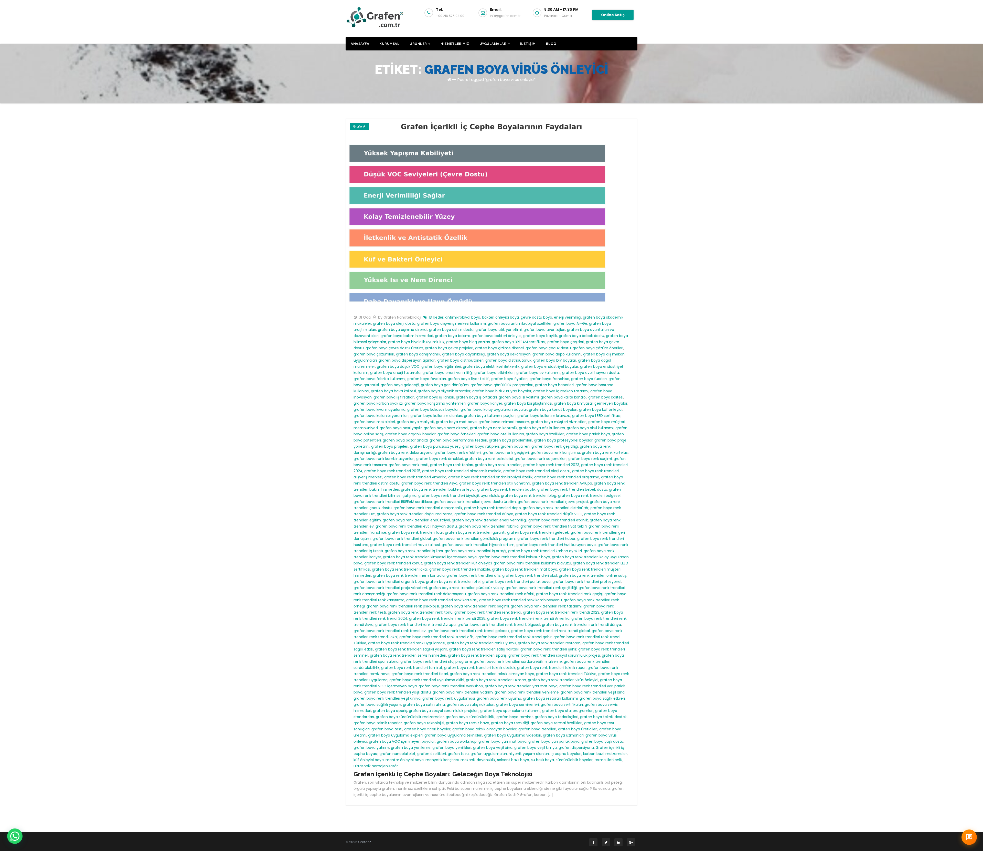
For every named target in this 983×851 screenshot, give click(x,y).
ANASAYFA (360, 44)
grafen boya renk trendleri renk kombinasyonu (520, 600)
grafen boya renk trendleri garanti (475, 532)
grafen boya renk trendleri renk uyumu (481, 643)
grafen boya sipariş (390, 710)
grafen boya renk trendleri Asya (429, 483)
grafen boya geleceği (400, 384)
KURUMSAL (389, 44)
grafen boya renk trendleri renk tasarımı (546, 606)
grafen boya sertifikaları (562, 704)
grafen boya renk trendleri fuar (415, 532)
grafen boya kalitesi (605, 397)
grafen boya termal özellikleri (556, 723)
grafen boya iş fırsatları (393, 397)
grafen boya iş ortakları (476, 397)
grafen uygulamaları (489, 753)
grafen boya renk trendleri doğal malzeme (415, 514)
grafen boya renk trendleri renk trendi (487, 612)
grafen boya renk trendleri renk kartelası (441, 600)
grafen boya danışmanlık (418, 354)
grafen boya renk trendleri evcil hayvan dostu (416, 526)
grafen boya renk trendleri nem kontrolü (409, 575)
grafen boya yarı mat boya (502, 741)
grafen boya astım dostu (451, 329)
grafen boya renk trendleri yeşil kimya (387, 698)
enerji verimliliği (567, 317)
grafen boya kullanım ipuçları (490, 415)
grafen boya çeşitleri (565, 341)
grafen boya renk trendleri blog (528, 495)
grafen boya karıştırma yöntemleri (435, 403)
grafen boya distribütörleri (460, 360)
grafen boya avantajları (544, 329)
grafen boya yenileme (411, 747)
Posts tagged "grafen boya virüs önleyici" (496, 79)
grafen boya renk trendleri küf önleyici (458, 563)
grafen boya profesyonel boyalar (563, 440)
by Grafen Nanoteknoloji (400, 317)
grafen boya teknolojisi (424, 723)
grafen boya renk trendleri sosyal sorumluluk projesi (554, 655)
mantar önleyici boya (405, 759)
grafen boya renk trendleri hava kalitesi (405, 544)
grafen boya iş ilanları (435, 397)
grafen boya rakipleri (480, 446)
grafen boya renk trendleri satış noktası (484, 649)
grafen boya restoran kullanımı (550, 698)
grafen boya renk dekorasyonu (405, 452)
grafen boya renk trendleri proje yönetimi (390, 587)
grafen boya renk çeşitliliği (554, 446)
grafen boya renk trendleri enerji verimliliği (489, 520)
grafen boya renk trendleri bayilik (506, 489)
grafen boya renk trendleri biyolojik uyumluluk (458, 495)
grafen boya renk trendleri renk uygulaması (406, 643)
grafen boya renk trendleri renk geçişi (569, 593)
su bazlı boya (542, 759)
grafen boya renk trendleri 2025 (392, 471)
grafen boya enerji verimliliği (447, 372)
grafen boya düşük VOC (398, 366)
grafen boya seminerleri (517, 704)
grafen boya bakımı (452, 335)
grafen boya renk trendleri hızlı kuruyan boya (556, 544)
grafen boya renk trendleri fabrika (489, 526)
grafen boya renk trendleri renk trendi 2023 (561, 612)
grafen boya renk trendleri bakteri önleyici (438, 489)
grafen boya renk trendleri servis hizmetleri (408, 655)
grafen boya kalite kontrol (563, 397)
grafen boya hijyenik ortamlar (444, 391)
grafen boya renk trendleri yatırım (463, 692)
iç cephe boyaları (566, 753)
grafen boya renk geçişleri (506, 452)
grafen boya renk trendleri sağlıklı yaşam (411, 649)
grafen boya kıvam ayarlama (379, 409)
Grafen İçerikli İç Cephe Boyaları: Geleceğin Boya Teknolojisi (443, 774)
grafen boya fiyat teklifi (468, 378)
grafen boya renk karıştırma (555, 452)
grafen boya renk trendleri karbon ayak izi (545, 550)
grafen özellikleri (431, 753)
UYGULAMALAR (493, 44)
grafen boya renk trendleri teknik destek (479, 667)
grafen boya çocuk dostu (548, 348)
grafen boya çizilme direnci (499, 348)
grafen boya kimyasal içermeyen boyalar (590, 403)
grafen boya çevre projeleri (449, 348)
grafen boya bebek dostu (581, 335)
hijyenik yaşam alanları (529, 753)
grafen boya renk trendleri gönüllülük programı (474, 538)
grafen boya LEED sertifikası (596, 415)
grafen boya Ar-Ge (570, 323)
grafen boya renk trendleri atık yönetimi (494, 483)
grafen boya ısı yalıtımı (519, 397)
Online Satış (613, 14)
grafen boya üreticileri (577, 729)
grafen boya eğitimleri (441, 366)
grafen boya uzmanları (563, 735)
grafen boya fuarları (589, 378)
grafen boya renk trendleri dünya (483, 514)
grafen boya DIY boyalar (554, 360)
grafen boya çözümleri (374, 354)
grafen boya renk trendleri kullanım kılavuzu (532, 563)
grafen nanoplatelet (397, 753)
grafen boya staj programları (567, 710)
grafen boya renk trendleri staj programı (436, 661)
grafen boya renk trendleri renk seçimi (475, 606)
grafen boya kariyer (484, 403)
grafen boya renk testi (408, 464)
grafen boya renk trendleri (498, 464)
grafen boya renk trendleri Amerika (415, 477)
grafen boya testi (386, 729)
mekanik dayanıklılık (478, 759)
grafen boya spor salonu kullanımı (510, 710)
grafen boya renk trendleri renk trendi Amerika (528, 618)
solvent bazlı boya (513, 759)
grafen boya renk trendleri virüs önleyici (563, 679)
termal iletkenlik (608, 759)
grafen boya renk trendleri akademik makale (461, 471)
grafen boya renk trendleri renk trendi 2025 (447, 618)
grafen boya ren (515, 446)
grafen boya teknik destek (603, 716)
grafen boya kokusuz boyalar (433, 409)
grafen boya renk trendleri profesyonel (586, 581)
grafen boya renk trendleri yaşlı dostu (397, 692)
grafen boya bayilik (540, 335)
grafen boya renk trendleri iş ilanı (414, 550)
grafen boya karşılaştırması (528, 403)
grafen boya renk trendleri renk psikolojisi (403, 606)
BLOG (551, 44)
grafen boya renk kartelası (605, 452)
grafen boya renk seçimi (590, 458)
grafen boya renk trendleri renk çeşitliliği (541, 587)
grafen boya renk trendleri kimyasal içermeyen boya (430, 557)
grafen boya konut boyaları (553, 409)
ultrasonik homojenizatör (376, 766)
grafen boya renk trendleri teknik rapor (551, 667)
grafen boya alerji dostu (394, 323)
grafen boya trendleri (537, 729)
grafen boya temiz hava (467, 723)
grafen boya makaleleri (374, 421)
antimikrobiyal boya (462, 317)
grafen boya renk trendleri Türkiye (566, 673)
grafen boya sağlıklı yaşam (377, 704)
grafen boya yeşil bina (492, 747)
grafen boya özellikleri (545, 434)
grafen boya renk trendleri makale (459, 569)
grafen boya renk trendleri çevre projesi (553, 501)
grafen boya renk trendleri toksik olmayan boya (492, 673)
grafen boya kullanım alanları (436, 415)
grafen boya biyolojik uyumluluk (416, 341)
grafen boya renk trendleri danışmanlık (427, 507)
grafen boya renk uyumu (499, 698)
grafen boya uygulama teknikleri (453, 735)
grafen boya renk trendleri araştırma (566, 477)
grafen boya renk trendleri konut (393, 563)
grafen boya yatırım (371, 747)
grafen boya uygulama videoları (512, 735)
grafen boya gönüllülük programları (502, 384)
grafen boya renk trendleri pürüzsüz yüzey (466, 587)
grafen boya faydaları (426, 378)
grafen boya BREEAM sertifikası (519, 341)
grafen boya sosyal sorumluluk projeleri (443, 710)
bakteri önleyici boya (500, 317)
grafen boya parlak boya (588, 434)
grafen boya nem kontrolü (493, 427)
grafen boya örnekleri (456, 434)
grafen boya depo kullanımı (556, 354)
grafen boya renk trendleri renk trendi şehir (513, 636)
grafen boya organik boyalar (410, 434)
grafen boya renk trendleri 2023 (551, 464)
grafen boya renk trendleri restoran (549, 643)
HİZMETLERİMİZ (455, 44)
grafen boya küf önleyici (600, 409)
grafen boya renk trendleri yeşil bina (593, 692)
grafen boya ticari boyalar (427, 729)
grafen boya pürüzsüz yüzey (435, 446)
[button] (15, 836)
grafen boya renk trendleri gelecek (538, 532)
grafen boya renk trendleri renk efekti (501, 593)
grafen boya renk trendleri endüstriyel (416, 520)
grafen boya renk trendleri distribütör (556, 507)
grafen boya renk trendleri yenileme (527, 692)
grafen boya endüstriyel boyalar (549, 366)
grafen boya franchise (549, 378)
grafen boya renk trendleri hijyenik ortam (478, 544)
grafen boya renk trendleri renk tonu (420, 612)
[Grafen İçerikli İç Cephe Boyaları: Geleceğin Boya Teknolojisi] (491, 213)
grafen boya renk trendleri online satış (592, 575)
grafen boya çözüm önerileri (598, 348)
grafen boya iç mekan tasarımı (561, 391)
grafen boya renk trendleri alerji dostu (536, 471)
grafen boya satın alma (424, 704)
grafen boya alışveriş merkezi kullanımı (451, 323)
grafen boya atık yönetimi (498, 329)
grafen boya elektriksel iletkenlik (491, 366)
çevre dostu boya (536, 317)
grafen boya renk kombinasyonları (384, 458)
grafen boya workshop (457, 741)
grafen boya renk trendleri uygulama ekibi (426, 679)
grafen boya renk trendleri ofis (473, 575)
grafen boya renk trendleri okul (529, 575)
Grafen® (359, 126)
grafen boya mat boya (456, 421)
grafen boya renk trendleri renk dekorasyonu (426, 593)
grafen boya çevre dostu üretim (394, 348)
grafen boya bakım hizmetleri (406, 335)
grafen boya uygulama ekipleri (395, 735)
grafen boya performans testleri (458, 440)
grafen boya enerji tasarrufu (395, 372)
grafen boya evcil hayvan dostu (590, 372)
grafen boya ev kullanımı (538, 372)
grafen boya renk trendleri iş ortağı (475, 550)
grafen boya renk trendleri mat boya (524, 569)
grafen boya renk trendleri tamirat (411, 667)
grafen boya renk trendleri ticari (419, 673)
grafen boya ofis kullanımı (542, 427)
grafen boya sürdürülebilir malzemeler (410, 716)
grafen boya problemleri (510, 440)
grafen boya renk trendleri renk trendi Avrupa (415, 624)
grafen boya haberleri (554, 384)
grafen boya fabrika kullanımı (379, 378)
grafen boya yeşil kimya (535, 747)
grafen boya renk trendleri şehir (548, 649)
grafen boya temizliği (510, 723)
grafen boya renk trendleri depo (492, 507)
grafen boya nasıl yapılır (401, 427)
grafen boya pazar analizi (405, 440)
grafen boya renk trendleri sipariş (477, 655)
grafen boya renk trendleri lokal (400, 569)
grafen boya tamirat (514, 716)
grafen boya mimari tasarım (503, 421)
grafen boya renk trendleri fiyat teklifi (553, 526)
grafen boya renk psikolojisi (489, 458)
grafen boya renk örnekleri (439, 458)
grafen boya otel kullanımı (500, 434)
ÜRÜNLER (419, 44)
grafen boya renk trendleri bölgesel (589, 495)
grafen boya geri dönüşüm (445, 384)
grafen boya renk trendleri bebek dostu (572, 489)
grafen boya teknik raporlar (378, 723)
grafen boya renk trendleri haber (546, 538)
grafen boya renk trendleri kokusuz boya (514, 557)
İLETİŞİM (528, 44)
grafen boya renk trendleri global (401, 538)
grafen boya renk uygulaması (448, 698)
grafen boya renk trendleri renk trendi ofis (436, 636)
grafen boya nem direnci (446, 427)
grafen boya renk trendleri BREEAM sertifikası (393, 501)
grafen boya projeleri (389, 446)
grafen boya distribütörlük (508, 360)
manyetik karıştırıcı (442, 759)
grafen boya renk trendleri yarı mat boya (521, 686)
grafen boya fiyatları (509, 378)
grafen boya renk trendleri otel (453, 581)
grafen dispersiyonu (576, 747)
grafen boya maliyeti (415, 421)
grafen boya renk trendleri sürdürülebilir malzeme (518, 661)
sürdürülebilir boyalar (574, 759)
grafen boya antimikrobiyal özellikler (520, 323)
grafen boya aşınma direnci (402, 329)
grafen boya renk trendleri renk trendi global (550, 630)
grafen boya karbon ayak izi (378, 403)
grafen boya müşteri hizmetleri (558, 421)
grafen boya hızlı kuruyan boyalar (501, 391)
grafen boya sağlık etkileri (602, 698)
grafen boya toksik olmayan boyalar (484, 729)
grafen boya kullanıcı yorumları (381, 415)
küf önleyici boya (369, 759)
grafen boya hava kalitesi (393, 391)
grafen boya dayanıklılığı (463, 354)
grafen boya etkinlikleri (494, 372)
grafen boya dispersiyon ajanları (407, 360)
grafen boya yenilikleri (451, 747)
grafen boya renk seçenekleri (541, 458)
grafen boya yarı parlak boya (554, 741)
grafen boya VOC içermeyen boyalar (402, 741)
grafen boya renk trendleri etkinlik (558, 520)
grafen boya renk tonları (451, 464)
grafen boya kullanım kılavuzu (543, 415)
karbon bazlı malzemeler (605, 753)
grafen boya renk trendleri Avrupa (562, 483)
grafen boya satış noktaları (470, 704)
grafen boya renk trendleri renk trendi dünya (581, 624)
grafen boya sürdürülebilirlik (470, 716)
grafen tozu (458, 753)
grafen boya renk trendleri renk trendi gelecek (468, 630)
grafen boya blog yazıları (468, 341)
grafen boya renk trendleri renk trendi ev (390, 630)
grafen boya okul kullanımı (590, 427)
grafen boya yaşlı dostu (602, 741)
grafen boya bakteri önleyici (496, 335)
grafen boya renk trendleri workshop (451, 686)
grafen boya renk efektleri (457, 452)
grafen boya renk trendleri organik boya (389, 581)
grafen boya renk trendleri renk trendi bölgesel (498, 624)
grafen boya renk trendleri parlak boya (516, 581)
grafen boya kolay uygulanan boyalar (494, 409)
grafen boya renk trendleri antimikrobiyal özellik (490, 477)
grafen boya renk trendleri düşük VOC (548, 514)
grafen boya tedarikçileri (556, 716)
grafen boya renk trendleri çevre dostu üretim (475, 501)
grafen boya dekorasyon (509, 354)
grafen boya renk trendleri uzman (496, 679)
